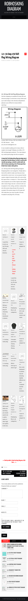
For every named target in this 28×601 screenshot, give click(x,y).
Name (3, 500)
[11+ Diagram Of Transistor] (4, 571)
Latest (14, 541)
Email (3, 506)
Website (3, 512)
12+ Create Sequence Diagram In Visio (20, 473)
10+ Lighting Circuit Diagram (14, 564)
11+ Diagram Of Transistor (13, 570)
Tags (22, 541)
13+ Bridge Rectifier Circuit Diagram (16, 587)
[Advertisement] (14, 36)
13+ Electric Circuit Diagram (14, 553)
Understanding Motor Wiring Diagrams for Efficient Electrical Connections (15, 546)
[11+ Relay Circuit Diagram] (4, 583)
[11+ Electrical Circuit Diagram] (4, 560)
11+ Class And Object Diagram (7, 472)
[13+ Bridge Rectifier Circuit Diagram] (4, 588)
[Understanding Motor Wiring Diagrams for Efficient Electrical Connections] (4, 545)
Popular (5, 541)
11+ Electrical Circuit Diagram (14, 558)
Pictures (5, 467)
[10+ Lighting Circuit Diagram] (4, 565)
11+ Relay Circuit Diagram (13, 581)
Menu (14, 17)
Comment (4, 488)
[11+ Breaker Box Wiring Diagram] (4, 577)
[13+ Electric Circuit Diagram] (4, 554)
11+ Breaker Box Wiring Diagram (15, 576)
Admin (17, 60)
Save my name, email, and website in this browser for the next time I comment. (12, 522)
